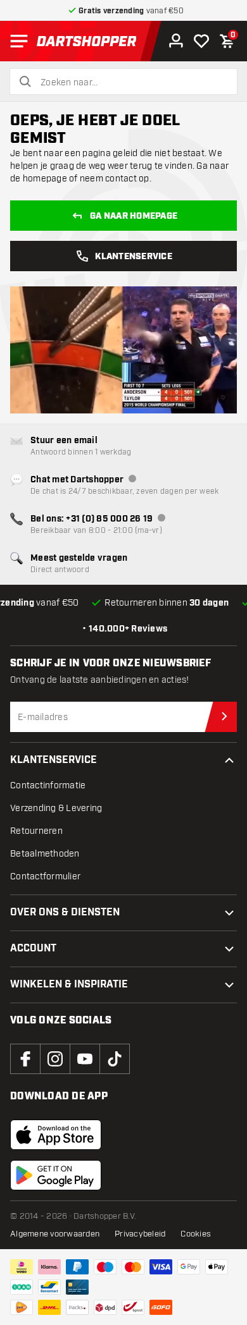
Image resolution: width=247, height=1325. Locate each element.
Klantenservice (133, 256)
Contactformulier (45, 876)
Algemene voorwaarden (54, 1234)
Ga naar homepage (133, 216)
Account (33, 948)
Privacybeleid (140, 1234)
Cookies (195, 1234)
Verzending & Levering (56, 808)
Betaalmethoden (45, 853)
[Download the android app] (55, 1175)
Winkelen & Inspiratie (69, 984)
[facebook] (25, 1059)
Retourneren (36, 831)
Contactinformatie (48, 785)
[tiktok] (114, 1059)
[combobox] (131, 83)
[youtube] (85, 1059)
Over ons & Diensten (65, 912)
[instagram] (55, 1059)
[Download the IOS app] (55, 1135)
